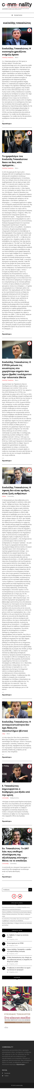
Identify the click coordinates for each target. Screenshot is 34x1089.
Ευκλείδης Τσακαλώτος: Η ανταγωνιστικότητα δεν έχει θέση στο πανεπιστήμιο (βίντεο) (16, 726)
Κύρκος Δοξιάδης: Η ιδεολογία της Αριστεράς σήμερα (16, 912)
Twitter (6, 1076)
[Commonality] (17, 9)
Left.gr (3, 734)
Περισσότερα (7, 124)
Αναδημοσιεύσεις (14, 798)
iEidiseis (4, 496)
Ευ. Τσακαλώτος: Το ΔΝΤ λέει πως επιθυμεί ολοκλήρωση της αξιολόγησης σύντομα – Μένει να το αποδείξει (15, 854)
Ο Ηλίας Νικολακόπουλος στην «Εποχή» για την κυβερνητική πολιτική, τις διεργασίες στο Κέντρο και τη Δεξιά (19, 959)
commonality (5, 798)
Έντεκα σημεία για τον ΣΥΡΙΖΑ (15, 943)
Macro (16, 57)
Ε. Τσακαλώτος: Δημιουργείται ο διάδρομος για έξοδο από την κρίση (16, 790)
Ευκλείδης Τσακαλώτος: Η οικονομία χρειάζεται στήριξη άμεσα (16, 51)
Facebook (7, 1073)
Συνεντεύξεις (11, 496)
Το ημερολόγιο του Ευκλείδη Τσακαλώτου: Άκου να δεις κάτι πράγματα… (15, 161)
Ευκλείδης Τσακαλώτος (8, 57)
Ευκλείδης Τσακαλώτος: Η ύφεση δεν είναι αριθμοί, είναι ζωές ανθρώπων (16, 490)
